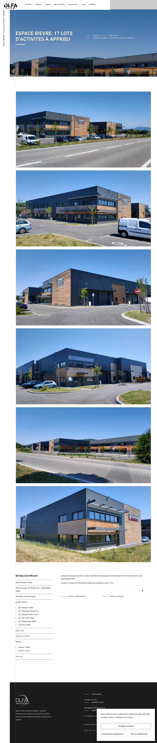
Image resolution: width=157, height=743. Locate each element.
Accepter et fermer (126, 726)
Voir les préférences (139, 734)
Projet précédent (77, 596)
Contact (92, 4)
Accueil (29, 4)
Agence (38, 4)
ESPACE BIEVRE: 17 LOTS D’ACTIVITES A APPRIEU (4, 28)
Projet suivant (117, 596)
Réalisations (59, 4)
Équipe (48, 4)
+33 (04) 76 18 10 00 (90, 700)
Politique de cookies (124, 717)
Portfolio (113, 35)
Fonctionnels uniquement (112, 734)
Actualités (73, 4)
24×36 (83, 4)
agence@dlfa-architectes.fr (94, 708)
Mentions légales (91, 730)
